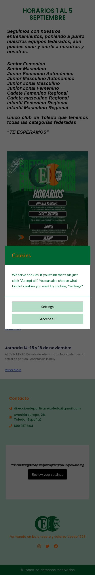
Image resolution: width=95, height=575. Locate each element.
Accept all (47, 319)
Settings (47, 306)
